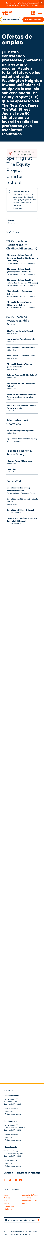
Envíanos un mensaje (28, 1172)
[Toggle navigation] (40, 13)
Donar (6, 1195)
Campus (8, 1172)
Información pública (29, 1201)
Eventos (25, 1203)
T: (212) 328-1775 (10, 1161)
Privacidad (27, 1234)
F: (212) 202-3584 (11, 1111)
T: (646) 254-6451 (11, 1135)
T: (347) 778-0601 (11, 1109)
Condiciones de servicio (12, 1234)
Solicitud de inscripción (33, 19)
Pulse (6, 1201)
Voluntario (7, 1203)
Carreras (7, 1198)
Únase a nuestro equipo (11, 19)
